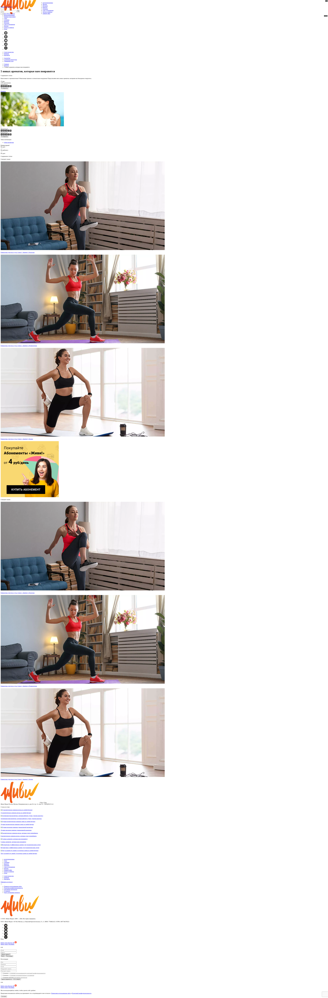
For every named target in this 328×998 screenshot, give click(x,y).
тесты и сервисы (47, 12)
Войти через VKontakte (8, 944)
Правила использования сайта (13, 886)
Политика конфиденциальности (13, 888)
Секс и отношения (48, 10)
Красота (45, 7)
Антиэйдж (7, 58)
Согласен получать (14, 977)
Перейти (3, 91)
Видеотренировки (9, 15)
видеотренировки (48, 3)
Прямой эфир (8, 870)
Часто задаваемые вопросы (12, 892)
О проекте (7, 891)
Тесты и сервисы (9, 27)
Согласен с (18, 975)
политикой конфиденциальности (35, 973)
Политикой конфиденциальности (81, 993)
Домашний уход (8, 61)
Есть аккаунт (17, 979)
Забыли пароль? (5, 954)
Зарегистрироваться (6, 979)
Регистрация (9, 956)
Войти (2, 956)
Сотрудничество (9, 52)
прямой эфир (46, 13)
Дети (5, 18)
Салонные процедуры (10, 59)
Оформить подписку (7, 7)
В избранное (4, 88)
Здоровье (45, 9)
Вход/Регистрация (9, 13)
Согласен (3, 996)
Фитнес (45, 4)
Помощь (6, 53)
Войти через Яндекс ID (8, 943)
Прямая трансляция (9, 17)
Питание (45, 6)
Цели (5, 29)
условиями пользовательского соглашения (21, 975)
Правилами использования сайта (60, 993)
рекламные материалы (10, 889)
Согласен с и (23, 973)
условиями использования (17, 973)
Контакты (7, 55)
